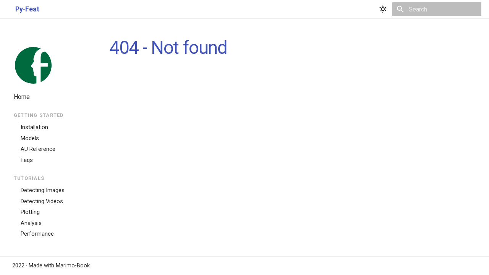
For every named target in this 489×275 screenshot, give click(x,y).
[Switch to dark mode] (382, 9)
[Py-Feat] (33, 65)
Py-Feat (53, 64)
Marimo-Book (73, 265)
